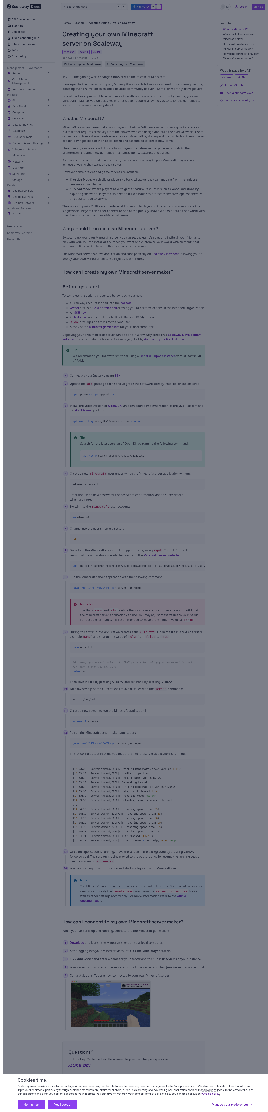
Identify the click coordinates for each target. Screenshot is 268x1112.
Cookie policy (210, 1093)
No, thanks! (31, 1104)
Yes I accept (62, 1104)
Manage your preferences (230, 1104)
